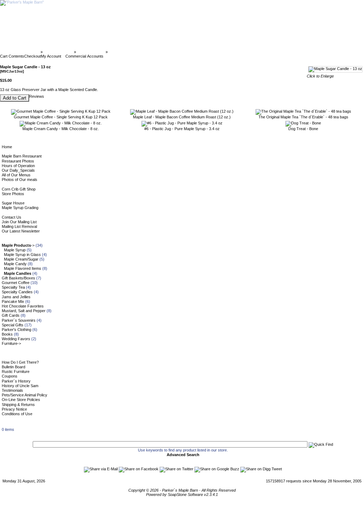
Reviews (36, 96)
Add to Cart (14, 98)
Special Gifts (12, 325)
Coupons (9, 376)
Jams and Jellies (16, 297)
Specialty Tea (13, 287)
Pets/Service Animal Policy (24, 395)
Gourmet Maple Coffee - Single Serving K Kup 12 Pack (61, 117)
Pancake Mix (13, 301)
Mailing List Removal (19, 226)
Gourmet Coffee (16, 282)
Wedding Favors (16, 339)
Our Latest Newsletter (21, 231)
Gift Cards (11, 315)
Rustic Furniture (16, 371)
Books (7, 334)
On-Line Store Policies (21, 399)
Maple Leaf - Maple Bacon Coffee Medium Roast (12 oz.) (182, 117)
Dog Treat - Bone (303, 129)
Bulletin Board (13, 367)
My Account (51, 56)
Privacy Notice (14, 409)
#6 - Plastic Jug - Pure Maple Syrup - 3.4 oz (182, 129)
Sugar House (13, 203)
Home (7, 147)
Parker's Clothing (16, 329)
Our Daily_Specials (18, 170)
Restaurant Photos (18, 161)
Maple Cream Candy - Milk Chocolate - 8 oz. (60, 129)
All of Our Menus (16, 175)
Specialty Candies (17, 292)
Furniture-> (11, 343)
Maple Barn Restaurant (22, 156)
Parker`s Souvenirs (19, 320)
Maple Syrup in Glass (22, 254)
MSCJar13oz (120, 52)
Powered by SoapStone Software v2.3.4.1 (182, 494)
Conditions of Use (17, 414)
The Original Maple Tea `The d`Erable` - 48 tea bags (303, 117)
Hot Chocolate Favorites (23, 306)
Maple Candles (91, 52)
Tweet (277, 469)
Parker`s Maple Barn (20, 52)
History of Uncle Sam (20, 386)
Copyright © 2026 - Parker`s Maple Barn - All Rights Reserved (182, 490)
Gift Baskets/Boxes (18, 278)
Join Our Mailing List (19, 222)
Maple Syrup (15, 250)
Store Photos (13, 194)
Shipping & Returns (18, 404)
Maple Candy (15, 264)
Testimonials (12, 390)
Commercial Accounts (84, 56)
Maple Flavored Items (22, 268)
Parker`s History (16, 381)
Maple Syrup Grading (20, 207)
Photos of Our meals (19, 179)
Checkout (32, 56)
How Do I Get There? (20, 362)
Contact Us (11, 217)
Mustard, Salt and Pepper (24, 311)
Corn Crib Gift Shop (19, 189)
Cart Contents (12, 56)
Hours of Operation (18, 166)
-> (18, 245)
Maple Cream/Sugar (21, 259)
